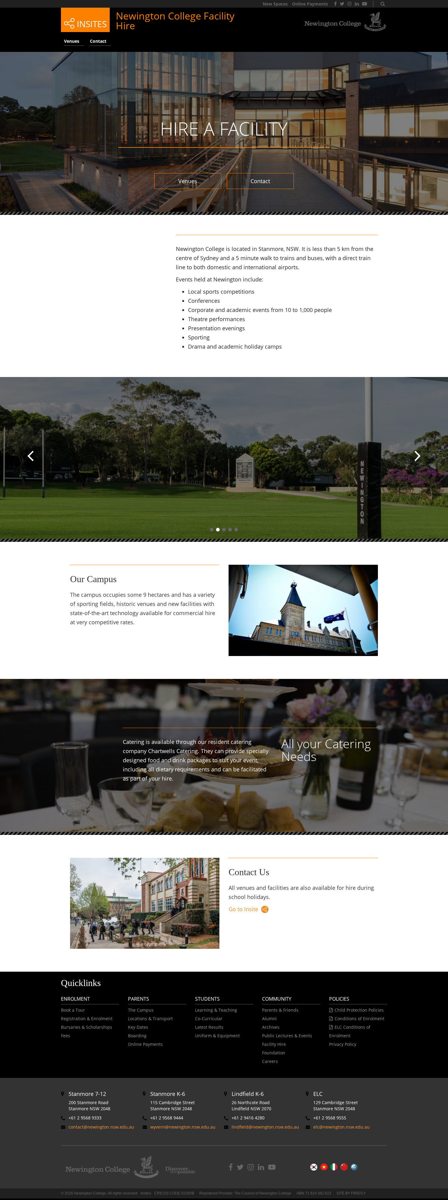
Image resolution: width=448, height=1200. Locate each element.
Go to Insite (243, 909)
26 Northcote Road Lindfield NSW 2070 (251, 1100)
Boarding (137, 1036)
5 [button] (236, 530)
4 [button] (230, 530)
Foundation (273, 1053)
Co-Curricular (208, 1018)
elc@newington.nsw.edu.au (341, 1127)
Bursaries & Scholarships (86, 1027)
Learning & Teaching (216, 1010)
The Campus (141, 1010)
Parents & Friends (280, 1010)
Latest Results (209, 1027)
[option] (224, 459)
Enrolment (75, 998)
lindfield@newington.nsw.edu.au (265, 1127)
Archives (270, 1027)
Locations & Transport (150, 1018)
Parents (138, 998)
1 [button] (212, 530)
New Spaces (275, 4)
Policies (339, 998)
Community (276, 998)
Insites (91, 24)
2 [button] (218, 530)
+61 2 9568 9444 (166, 1118)
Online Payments (310, 4)
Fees (65, 1036)
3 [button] (224, 530)
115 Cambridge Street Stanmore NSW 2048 (172, 1100)
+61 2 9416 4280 (248, 1118)
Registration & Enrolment (86, 1018)
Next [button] (417, 456)
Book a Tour (73, 1010)
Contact (260, 181)
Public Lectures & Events (287, 1036)
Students (207, 998)
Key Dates (138, 1027)
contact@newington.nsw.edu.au (101, 1127)
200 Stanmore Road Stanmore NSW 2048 (89, 1100)
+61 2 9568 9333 (85, 1118)
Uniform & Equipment (217, 1036)
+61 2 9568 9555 (329, 1118)
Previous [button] (30, 456)
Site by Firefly (351, 1193)
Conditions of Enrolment (359, 1018)
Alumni (269, 1018)
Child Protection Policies (359, 1010)
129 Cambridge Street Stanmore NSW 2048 (335, 1100)
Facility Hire (274, 1044)
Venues (187, 181)
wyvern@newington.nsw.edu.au (182, 1127)
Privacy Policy (342, 1044)
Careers (270, 1061)
